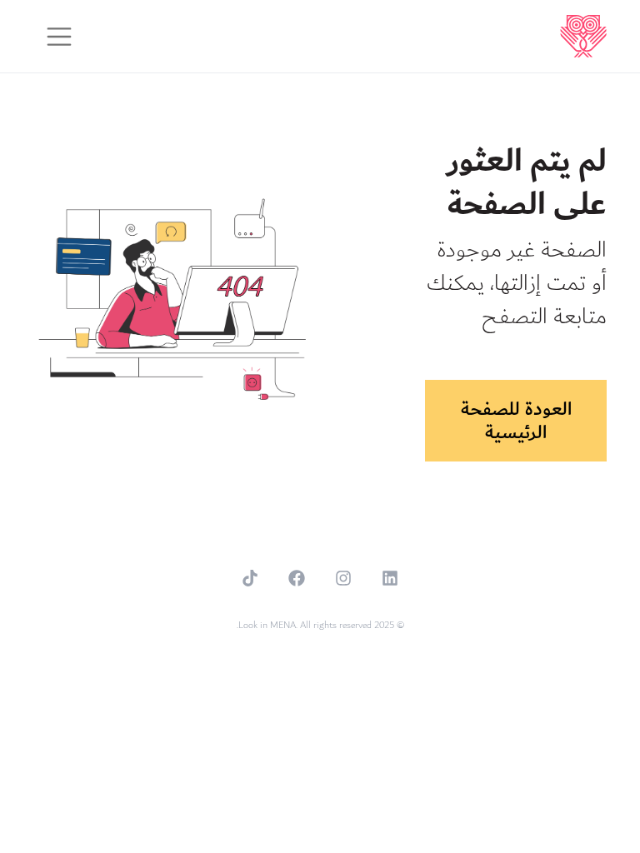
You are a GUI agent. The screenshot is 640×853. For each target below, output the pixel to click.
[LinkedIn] (390, 578)
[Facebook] (296, 578)
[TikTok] (250, 578)
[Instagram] (343, 578)
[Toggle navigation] (59, 36)
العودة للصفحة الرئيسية (516, 420)
